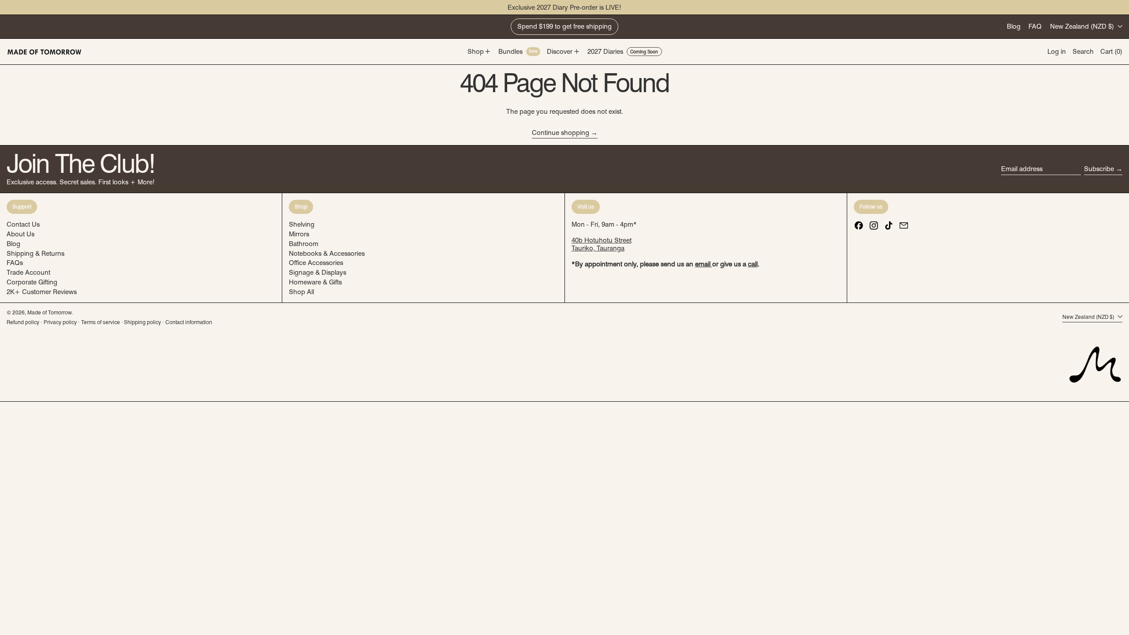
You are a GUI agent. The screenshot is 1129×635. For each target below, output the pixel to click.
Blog (1014, 26)
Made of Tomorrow (49, 312)
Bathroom (303, 244)
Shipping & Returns (35, 254)
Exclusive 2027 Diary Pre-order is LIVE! (564, 7)
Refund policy (23, 322)
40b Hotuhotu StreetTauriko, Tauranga (602, 244)
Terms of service (100, 322)
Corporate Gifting (32, 282)
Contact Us (23, 224)
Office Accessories (316, 263)
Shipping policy (142, 322)
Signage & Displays (317, 272)
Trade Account (28, 272)
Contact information (188, 322)
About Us (20, 234)
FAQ (1035, 26)
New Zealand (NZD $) (1083, 26)
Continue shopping (560, 133)
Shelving (301, 224)
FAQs (15, 263)
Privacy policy (60, 322)
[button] (1083, 52)
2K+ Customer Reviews (42, 292)
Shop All (301, 292)
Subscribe (1099, 169)
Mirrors (299, 234)
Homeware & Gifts (315, 282)
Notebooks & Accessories (327, 254)
